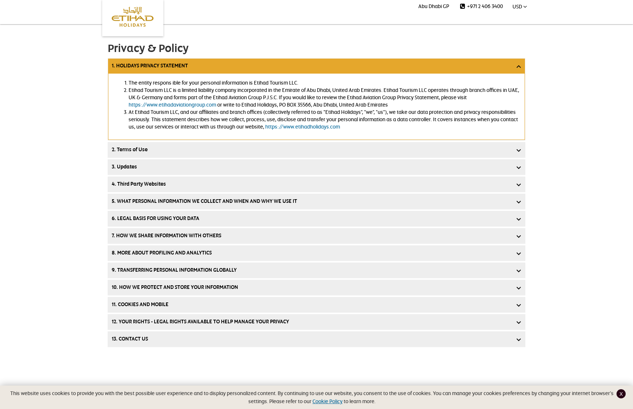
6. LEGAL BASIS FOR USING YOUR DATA (155, 218)
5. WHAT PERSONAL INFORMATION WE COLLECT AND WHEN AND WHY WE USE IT (204, 201)
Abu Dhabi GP (433, 6)
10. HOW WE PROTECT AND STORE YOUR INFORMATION (175, 287)
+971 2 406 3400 (484, 6)
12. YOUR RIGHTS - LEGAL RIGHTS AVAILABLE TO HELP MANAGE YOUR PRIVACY (200, 321)
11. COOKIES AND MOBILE (140, 304)
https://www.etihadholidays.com (302, 126)
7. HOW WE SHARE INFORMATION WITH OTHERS (166, 235)
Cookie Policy (327, 401)
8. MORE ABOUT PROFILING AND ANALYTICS (162, 252)
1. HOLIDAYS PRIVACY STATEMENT (150, 65)
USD (517, 6)
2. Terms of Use (130, 149)
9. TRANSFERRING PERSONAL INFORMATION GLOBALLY (174, 270)
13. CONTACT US (130, 338)
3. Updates (124, 166)
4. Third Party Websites (139, 184)
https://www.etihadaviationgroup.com (172, 104)
